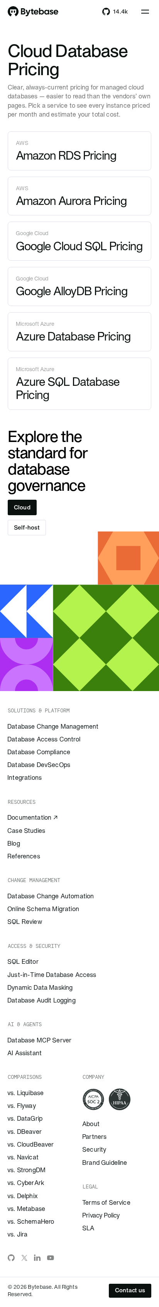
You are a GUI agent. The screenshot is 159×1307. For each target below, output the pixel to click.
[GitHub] (11, 1257)
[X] (24, 1257)
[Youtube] (50, 1257)
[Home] (33, 11)
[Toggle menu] (145, 11)
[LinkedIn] (37, 1257)
